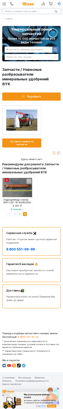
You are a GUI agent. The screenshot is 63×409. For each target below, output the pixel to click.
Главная (8, 19)
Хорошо (51, 406)
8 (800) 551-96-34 (28, 336)
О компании (8, 377)
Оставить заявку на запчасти (22, 143)
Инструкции (24, 377)
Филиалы (7, 381)
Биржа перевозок (11, 384)
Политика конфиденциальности (31, 381)
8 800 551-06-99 (20, 249)
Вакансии (39, 377)
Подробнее (41, 406)
